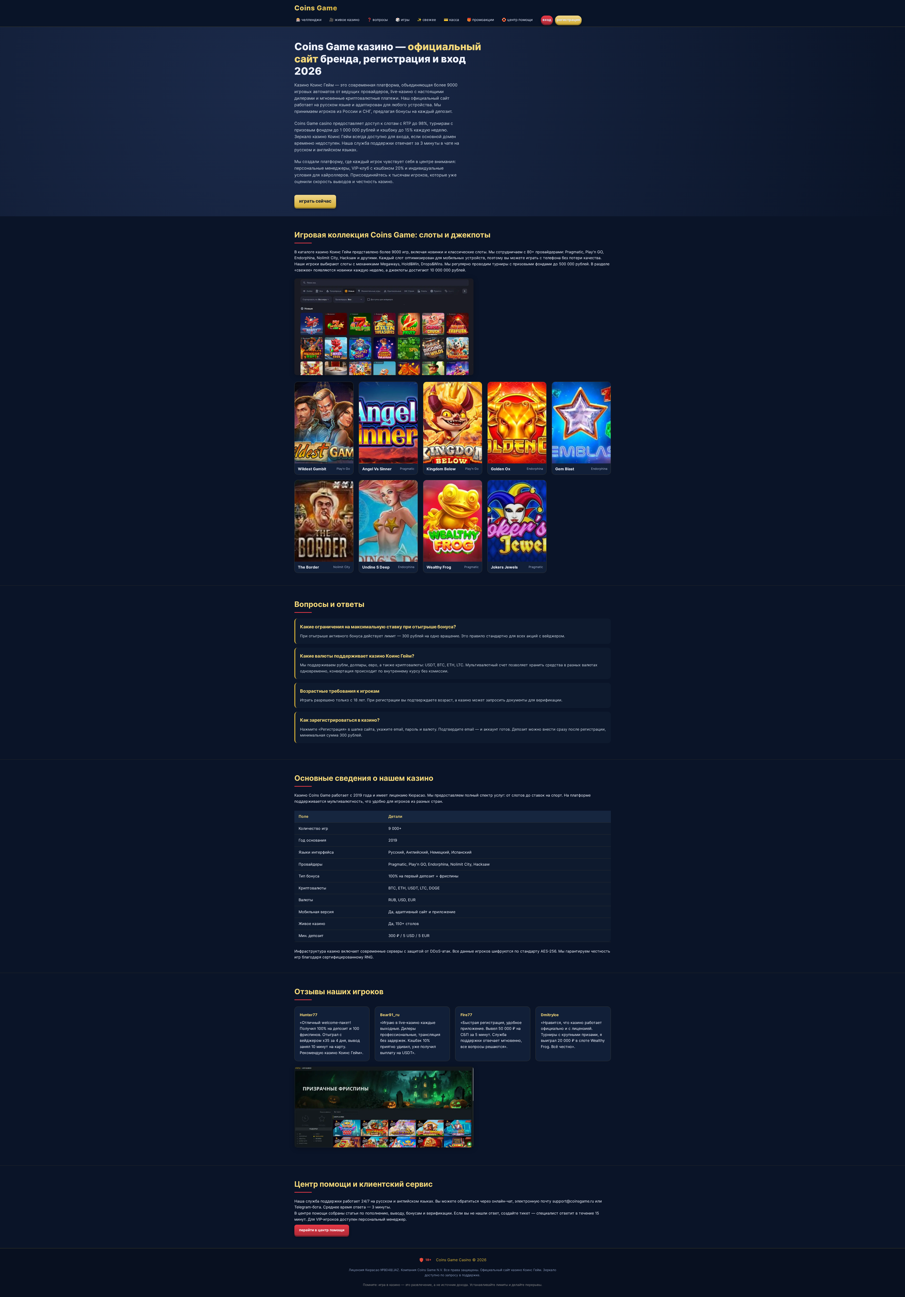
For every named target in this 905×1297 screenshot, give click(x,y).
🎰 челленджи (308, 19)
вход (547, 19)
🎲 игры (402, 19)
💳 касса (451, 19)
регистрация (568, 19)
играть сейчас (315, 201)
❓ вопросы (377, 19)
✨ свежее (426, 19)
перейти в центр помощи (321, 1230)
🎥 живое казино (344, 19)
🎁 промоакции (480, 19)
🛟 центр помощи (517, 19)
